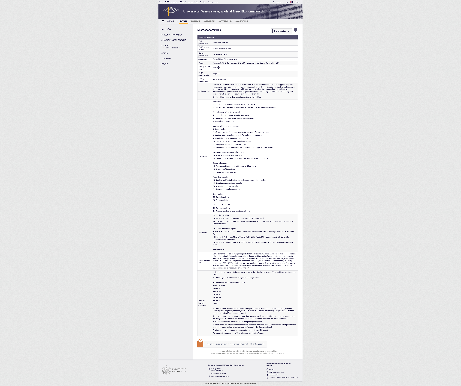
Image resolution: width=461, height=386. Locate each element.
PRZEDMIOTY (166, 45)
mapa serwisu (273, 375)
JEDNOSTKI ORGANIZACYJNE (173, 40)
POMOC (164, 64)
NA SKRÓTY (166, 29)
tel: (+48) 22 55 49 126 (218, 373)
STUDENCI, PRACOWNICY (171, 35)
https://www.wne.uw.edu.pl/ (220, 376)
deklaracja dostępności (276, 372)
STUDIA (164, 53)
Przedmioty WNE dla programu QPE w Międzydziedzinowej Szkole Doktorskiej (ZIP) (246, 63)
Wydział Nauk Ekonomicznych (225, 59)
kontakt (271, 369)
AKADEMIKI (166, 58)
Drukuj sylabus (280, 31)
